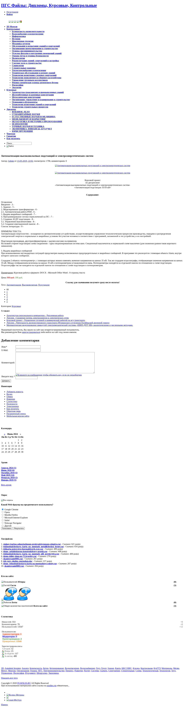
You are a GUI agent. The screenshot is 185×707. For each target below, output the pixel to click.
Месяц (176, 668)
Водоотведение (72, 668)
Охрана (33, 671)
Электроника (13, 406)
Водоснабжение (87, 668)
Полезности (12, 404)
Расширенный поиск (16, 413)
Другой (7, 526)
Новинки (11, 399)
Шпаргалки (42, 673)
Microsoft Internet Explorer (16, 517)
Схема (138, 671)
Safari (6, 520)
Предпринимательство (53, 671)
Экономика (53, 673)
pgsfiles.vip (51, 685)
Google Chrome (11, 509)
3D (2, 668)
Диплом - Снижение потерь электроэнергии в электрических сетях (38, 318)
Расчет (87, 671)
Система (95, 671)
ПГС (40, 671)
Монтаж (12, 671)
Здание (111, 668)
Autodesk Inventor (13, 668)
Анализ (25, 668)
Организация (23, 671)
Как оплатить (13, 409)
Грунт (103, 668)
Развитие (78, 671)
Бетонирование (57, 668)
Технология (164, 671)
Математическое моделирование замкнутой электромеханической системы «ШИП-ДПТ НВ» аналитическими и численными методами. (70, 325)
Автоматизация (14, 285)
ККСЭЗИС (127, 668)
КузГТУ (157, 668)
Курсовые (16, 306)
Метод (4, 671)
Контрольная (146, 668)
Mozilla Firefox (11, 515)
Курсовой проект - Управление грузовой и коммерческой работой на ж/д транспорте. (46, 320)
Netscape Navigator (12, 523)
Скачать (103, 671)
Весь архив (6, 485)
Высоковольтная (29, 285)
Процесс (69, 671)
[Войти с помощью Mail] (15, 22)
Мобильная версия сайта (18, 416)
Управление (6, 673)
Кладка (136, 668)
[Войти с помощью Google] (21, 22)
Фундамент (30, 673)
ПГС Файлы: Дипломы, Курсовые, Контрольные (49, 5)
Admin (11, 161)
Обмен (10, 396)
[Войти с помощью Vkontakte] (10, 22)
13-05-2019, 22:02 (25, 161)
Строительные (127, 671)
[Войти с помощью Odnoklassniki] (12, 22)
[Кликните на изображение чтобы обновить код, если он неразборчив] (49, 375)
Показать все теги (9, 678)
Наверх (4, 704)
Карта (118, 668)
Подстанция (43, 285)
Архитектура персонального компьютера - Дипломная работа (35, 315)
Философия (18, 673)
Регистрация (12, 12)
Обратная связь (14, 411)
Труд (173, 671)
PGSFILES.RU (24, 683)
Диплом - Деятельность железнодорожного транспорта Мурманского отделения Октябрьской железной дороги (58, 323)
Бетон (45, 668)
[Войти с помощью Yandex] (18, 22)
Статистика (12, 401)
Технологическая (150, 671)
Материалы (167, 668)
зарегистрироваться (31, 332)
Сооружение (114, 671)
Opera (7, 512)
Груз (98, 668)
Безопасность (36, 668)
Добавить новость (15, 392)
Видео (9, 394)
